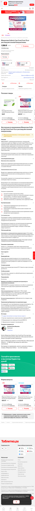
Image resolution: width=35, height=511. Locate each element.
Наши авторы (21, 474)
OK (16, 502)
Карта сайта (4, 471)
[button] (8, 33)
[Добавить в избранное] (16, 98)
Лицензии (20, 464)
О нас (19, 460)
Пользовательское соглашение (8, 463)
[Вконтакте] (2, 448)
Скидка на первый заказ (6, 483)
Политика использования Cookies (9, 467)
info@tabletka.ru (5, 473)
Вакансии (20, 466)
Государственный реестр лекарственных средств (14, 316)
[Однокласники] (6, 448)
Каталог (10, 510)
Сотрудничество (22, 472)
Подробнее (10, 330)
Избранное (24, 510)
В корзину (26, 46)
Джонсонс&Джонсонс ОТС (27, 75)
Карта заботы (21, 468)
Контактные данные (22, 462)
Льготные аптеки (22, 476)
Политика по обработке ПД (7, 465)
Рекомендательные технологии (8, 469)
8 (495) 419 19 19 (5, 475)
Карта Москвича (22, 470)
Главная (3, 510)
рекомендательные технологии (16, 496)
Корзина (17, 510)
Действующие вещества (7, 481)
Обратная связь (5, 477)
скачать (32, 4)
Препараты (4, 479)
